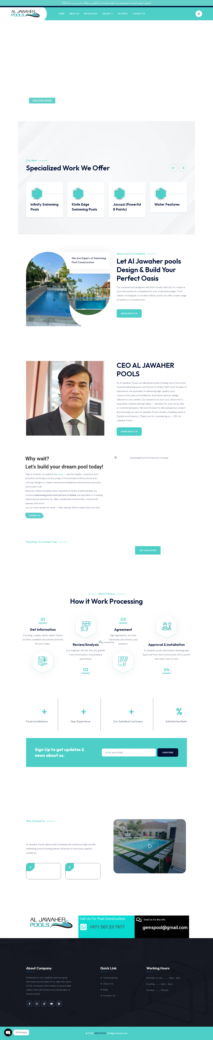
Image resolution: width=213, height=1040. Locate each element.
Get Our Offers (147, 550)
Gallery (106, 13)
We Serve (123, 13)
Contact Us (139, 13)
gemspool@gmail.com (165, 927)
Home (61, 13)
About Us (74, 13)
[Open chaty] (8, 1032)
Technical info (110, 977)
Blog (105, 989)
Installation (90, 13)
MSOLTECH (100, 1033)
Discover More (42, 100)
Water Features (167, 204)
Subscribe (167, 752)
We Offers (67, 100)
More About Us (129, 313)
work (60, 474)
